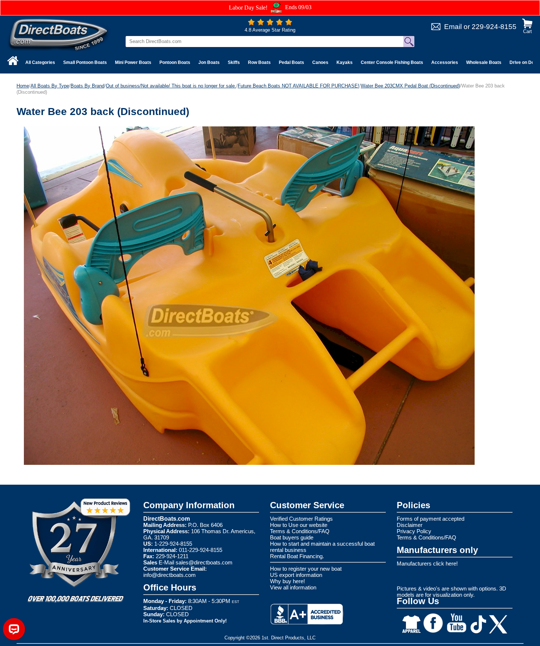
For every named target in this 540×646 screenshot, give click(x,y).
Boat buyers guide (291, 537)
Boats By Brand (87, 86)
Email (453, 26)
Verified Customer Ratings (301, 519)
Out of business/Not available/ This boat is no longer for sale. (171, 86)
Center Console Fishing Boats (392, 62)
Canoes (320, 62)
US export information (296, 575)
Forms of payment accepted (430, 519)
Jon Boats (209, 62)
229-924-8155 (494, 26)
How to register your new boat (306, 569)
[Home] (12, 60)
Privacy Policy (414, 531)
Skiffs (234, 62)
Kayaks (344, 62)
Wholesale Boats (483, 62)
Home (23, 86)
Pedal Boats (291, 62)
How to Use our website (298, 525)
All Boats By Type (49, 86)
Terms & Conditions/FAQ (300, 531)
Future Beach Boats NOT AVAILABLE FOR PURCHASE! (298, 86)
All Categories (40, 62)
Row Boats (259, 62)
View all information (293, 587)
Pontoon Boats (174, 62)
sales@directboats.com (204, 562)
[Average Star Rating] (270, 23)
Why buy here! (287, 581)
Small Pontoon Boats (85, 62)
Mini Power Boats (133, 62)
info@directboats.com (169, 575)
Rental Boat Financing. (297, 556)
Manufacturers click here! (427, 563)
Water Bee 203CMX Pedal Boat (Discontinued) (410, 86)
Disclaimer (409, 525)
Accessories (444, 62)
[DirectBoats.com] (58, 34)
